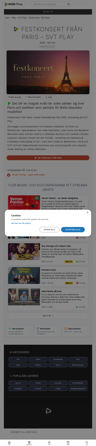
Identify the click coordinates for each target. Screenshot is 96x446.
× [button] (87, 212)
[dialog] (48, 223)
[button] (73, 229)
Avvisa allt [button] (49, 229)
